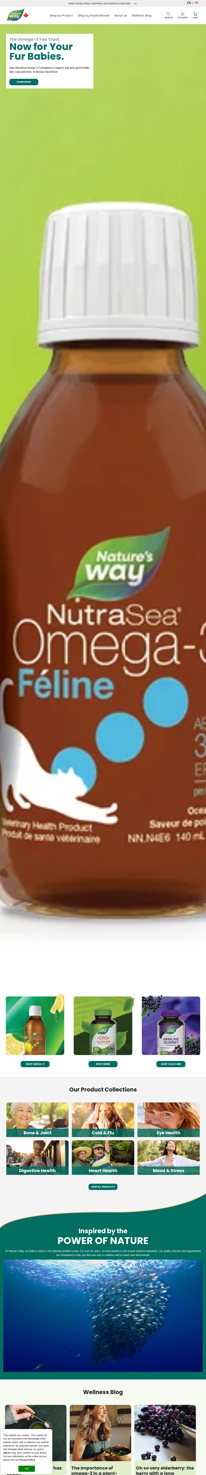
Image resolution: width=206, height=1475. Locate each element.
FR (196, 2)
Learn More (24, 81)
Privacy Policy (27, 1460)
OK (26, 1468)
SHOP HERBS (103, 1064)
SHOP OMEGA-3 (35, 1064)
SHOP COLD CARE (171, 1064)
